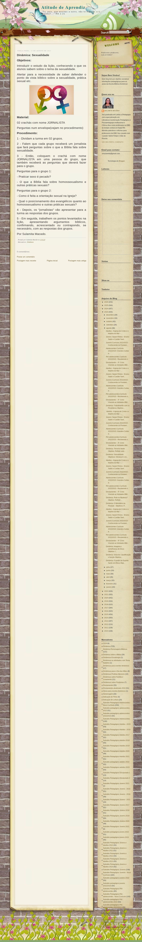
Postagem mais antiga (77, 261)
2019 (106, 601)
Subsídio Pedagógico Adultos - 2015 (117, 724)
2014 (106, 618)
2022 (106, 591)
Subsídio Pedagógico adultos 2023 (116, 767)
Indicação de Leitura (110, 700)
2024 (106, 309)
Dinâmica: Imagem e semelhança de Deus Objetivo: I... (115, 549)
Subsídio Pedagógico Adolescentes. (116, 719)
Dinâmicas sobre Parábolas (113, 682)
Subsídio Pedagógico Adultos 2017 (116, 735)
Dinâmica (30, 242)
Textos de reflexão (110, 913)
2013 (106, 621)
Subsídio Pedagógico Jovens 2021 (116, 783)
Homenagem (108, 694)
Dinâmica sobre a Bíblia (112, 655)
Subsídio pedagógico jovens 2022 (116, 832)
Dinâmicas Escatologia (111, 657)
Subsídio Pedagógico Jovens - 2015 (116, 789)
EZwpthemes (124, 927)
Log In (76, 35)
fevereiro (109, 584)
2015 (106, 614)
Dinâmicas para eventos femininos (116, 666)
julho (108, 567)
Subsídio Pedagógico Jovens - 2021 (116, 800)
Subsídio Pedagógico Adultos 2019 (116, 746)
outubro (109, 321)
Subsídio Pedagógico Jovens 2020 (116, 821)
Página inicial (52, 261)
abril (108, 577)
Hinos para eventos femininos (114, 691)
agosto (108, 328)
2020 (106, 598)
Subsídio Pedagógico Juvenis (114, 870)
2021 (106, 594)
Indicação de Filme (110, 697)
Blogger (122, 161)
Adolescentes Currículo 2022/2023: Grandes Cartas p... (117, 350)
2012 (106, 624)
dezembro (110, 315)
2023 (106, 312)
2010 (106, 631)
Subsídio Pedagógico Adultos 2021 (116, 756)
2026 (106, 302)
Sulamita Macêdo (112, 110)
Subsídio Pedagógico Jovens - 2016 (116, 794)
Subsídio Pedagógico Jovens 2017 (116, 805)
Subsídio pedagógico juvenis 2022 (116, 878)
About (57, 35)
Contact (66, 35)
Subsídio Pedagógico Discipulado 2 (116, 778)
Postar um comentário (26, 257)
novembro (110, 318)
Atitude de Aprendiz (63, 7)
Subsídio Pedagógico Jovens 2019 (116, 816)
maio (108, 574)
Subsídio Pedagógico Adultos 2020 (116, 751)
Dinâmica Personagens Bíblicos (115, 649)
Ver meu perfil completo (112, 142)
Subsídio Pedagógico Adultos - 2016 (117, 730)
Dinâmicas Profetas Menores (114, 674)
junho (108, 570)
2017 (106, 608)
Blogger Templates (109, 924)
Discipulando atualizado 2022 (114, 688)
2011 (106, 628)
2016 (106, 611)
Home (38, 35)
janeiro (109, 587)
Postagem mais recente (26, 261)
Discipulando (108, 685)
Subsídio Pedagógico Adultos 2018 (116, 740)
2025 (106, 305)
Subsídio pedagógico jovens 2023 (116, 837)
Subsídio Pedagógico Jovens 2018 (116, 810)
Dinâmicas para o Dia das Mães (115, 671)
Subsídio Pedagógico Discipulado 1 (116, 773)
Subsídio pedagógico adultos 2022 (116, 762)
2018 (106, 604)
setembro (109, 325)
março (108, 580)
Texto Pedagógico (110, 910)
